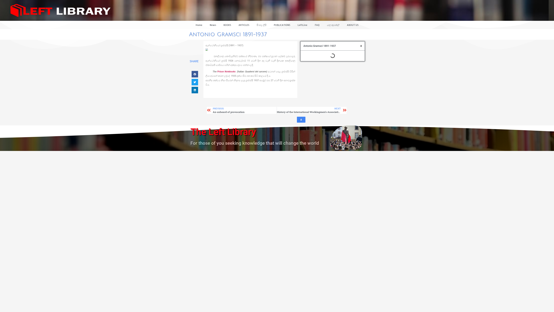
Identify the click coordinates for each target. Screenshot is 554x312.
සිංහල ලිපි (261, 24)
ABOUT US (352, 24)
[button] (195, 74)
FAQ (317, 24)
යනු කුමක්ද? (333, 24)
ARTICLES (243, 24)
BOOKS (227, 24)
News (213, 24)
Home (199, 24)
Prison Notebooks (226, 71)
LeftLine (302, 24)
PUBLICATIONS (282, 24)
